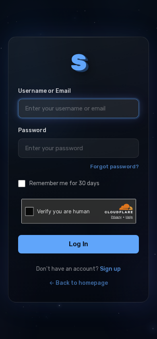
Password (32, 130)
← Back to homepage (78, 283)
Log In (78, 244)
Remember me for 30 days (64, 183)
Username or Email (44, 91)
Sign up (110, 268)
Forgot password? (114, 166)
